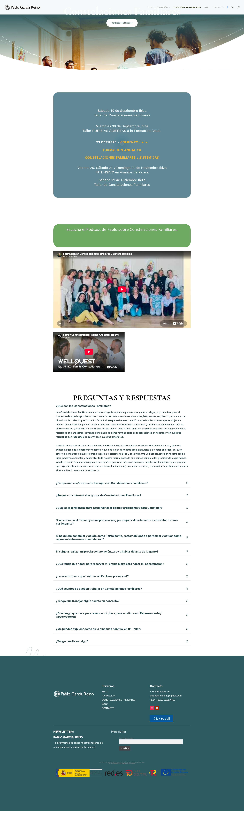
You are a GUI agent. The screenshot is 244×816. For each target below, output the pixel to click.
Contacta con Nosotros (122, 23)
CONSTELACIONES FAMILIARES (187, 7)
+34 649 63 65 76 (160, 691)
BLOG (206, 7)
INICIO (150, 7)
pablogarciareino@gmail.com (166, 695)
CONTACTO (217, 7)
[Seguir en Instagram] (152, 708)
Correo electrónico (126, 738)
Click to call (161, 718)
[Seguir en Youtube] (157, 708)
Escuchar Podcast (122, 240)
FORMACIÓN (162, 7)
